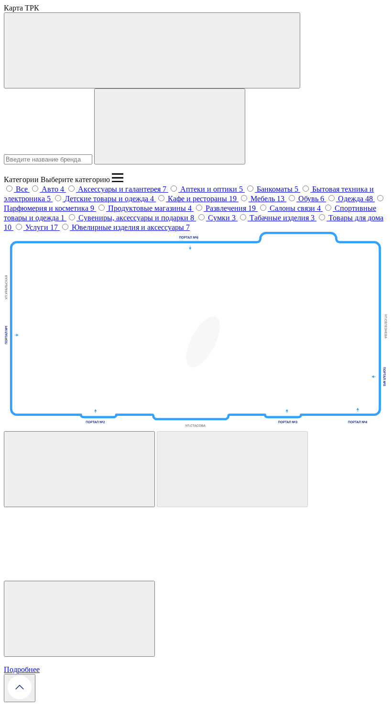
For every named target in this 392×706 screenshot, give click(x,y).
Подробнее (22, 669)
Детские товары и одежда (107, 199)
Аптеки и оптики (209, 189)
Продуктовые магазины (148, 208)
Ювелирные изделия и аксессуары (129, 227)
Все (22, 189)
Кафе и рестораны (198, 199)
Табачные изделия (280, 218)
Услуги (37, 227)
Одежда (351, 199)
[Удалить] (232, 469)
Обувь (309, 199)
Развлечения (227, 208)
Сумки (220, 218)
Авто (51, 189)
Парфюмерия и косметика (47, 208)
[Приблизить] (79, 469)
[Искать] (169, 126)
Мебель (263, 199)
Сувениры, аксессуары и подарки (134, 218)
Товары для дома (355, 218)
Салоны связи (293, 208)
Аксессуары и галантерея (120, 189)
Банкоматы (275, 189)
